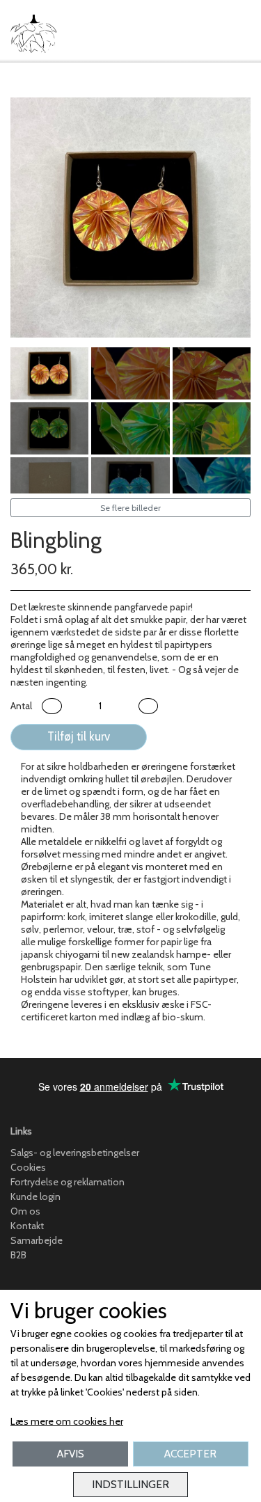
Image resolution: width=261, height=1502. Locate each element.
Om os (25, 1211)
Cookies (28, 1167)
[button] (52, 706)
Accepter (190, 1453)
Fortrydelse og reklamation (67, 1182)
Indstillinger (130, 1484)
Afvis (70, 1453)
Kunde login (35, 1196)
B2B (18, 1255)
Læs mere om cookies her (66, 1421)
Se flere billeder (130, 508)
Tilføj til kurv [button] (78, 736)
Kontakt (27, 1225)
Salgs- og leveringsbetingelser (74, 1152)
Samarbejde (36, 1240)
